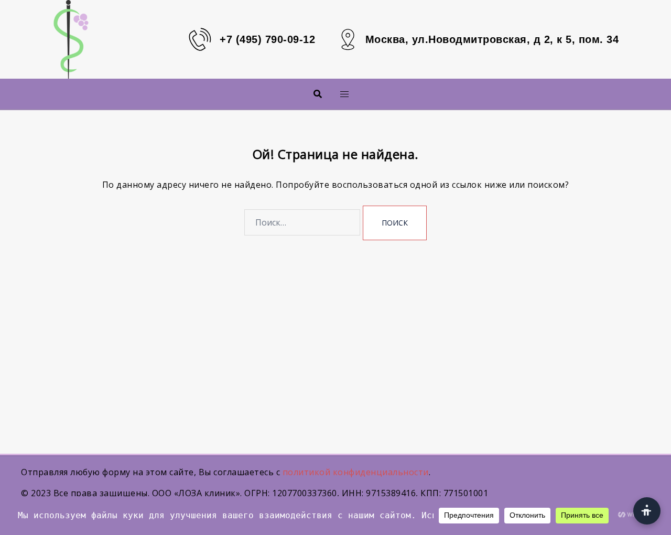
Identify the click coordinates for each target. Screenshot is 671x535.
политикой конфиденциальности (356, 472)
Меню (327, 94)
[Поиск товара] (317, 94)
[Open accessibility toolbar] (647, 511)
